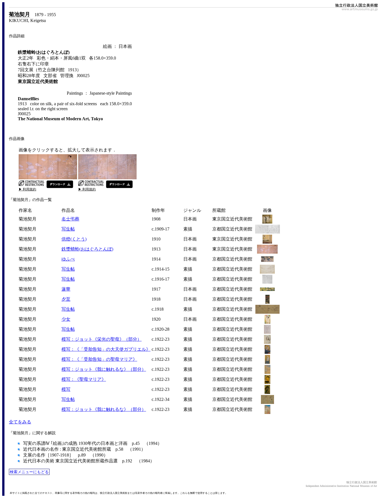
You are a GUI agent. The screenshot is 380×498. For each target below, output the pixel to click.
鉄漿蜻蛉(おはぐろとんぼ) (87, 249)
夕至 (65, 299)
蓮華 (65, 289)
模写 (65, 389)
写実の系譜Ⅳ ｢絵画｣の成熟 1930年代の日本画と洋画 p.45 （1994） (92, 443)
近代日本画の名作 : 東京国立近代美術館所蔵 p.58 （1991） (83, 449)
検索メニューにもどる (29, 472)
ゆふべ (68, 259)
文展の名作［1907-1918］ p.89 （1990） (65, 455)
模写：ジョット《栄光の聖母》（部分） (101, 339)
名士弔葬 (70, 219)
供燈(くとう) (74, 239)
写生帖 (68, 229)
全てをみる (20, 422)
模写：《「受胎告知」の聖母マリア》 (99, 359)
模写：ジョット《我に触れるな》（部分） (103, 369)
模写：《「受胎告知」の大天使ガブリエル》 (105, 349)
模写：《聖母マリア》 (83, 379)
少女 (65, 319)
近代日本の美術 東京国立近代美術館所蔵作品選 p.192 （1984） (88, 460)
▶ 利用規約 (27, 189)
